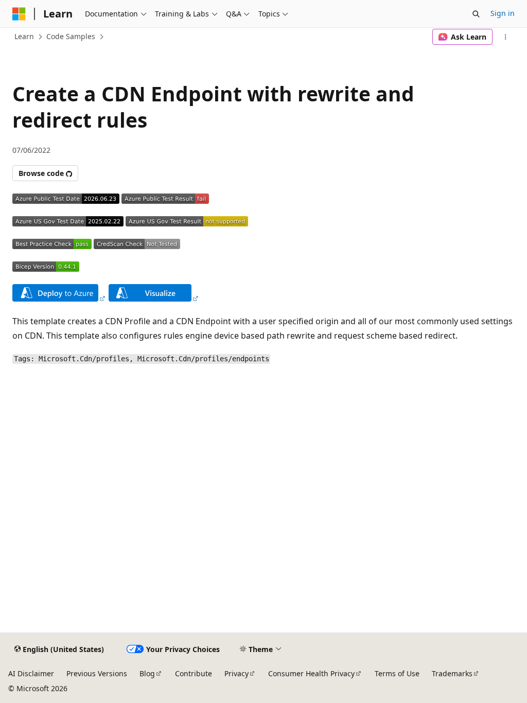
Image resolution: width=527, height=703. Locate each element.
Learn (24, 36)
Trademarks (452, 673)
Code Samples (70, 36)
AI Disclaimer (31, 673)
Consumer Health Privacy (311, 673)
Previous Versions (96, 673)
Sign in (502, 13)
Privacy (236, 673)
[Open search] (476, 14)
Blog (147, 673)
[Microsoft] (19, 14)
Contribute (193, 673)
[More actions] (506, 37)
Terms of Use (397, 673)
